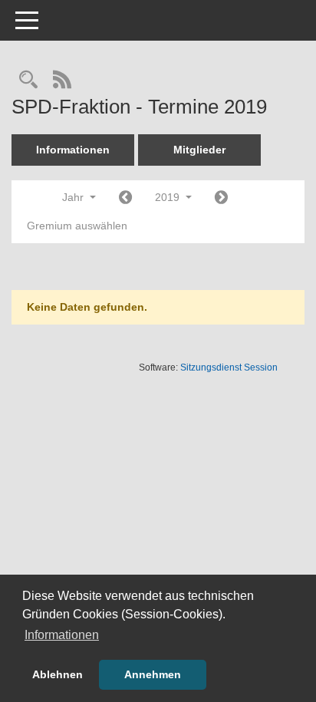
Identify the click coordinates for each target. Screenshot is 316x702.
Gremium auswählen (77, 225)
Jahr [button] (74, 197)
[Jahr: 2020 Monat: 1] (221, 198)
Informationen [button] (62, 634)
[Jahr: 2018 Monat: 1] (125, 198)
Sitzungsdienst (229, 367)
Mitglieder (199, 149)
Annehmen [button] (152, 674)
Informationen (73, 149)
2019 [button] (169, 197)
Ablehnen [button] (57, 674)
